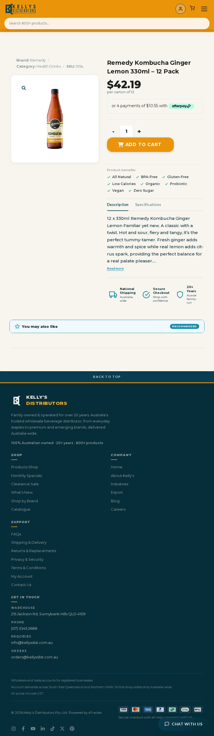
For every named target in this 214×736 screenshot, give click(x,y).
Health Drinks (49, 66)
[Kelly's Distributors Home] (20, 9)
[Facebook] (23, 728)
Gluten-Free (178, 177)
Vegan (118, 190)
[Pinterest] (72, 728)
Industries (119, 484)
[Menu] (204, 8)
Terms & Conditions (28, 567)
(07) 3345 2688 (24, 628)
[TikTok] (52, 728)
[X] (62, 728)
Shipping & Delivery (29, 542)
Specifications (148, 204)
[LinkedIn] (42, 728)
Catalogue (20, 509)
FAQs (16, 534)
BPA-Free (149, 177)
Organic (152, 184)
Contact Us (21, 584)
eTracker (95, 712)
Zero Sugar (143, 190)
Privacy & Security (27, 559)
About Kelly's (122, 475)
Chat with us (187, 724)
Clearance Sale (25, 484)
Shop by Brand (24, 501)
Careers (118, 509)
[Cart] (192, 9)
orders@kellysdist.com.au (34, 657)
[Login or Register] (181, 9)
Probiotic (178, 184)
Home (116, 467)
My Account (22, 576)
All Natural (121, 177)
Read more (115, 268)
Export (117, 492)
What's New (22, 492)
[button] (24, 88)
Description (117, 204)
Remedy (38, 60)
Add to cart (143, 144)
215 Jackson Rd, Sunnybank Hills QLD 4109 (48, 614)
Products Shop (24, 467)
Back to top (107, 377)
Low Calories (124, 184)
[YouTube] (33, 728)
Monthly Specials (26, 475)
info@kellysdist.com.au (32, 642)
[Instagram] (13, 728)
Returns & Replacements (33, 550)
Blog (115, 501)
